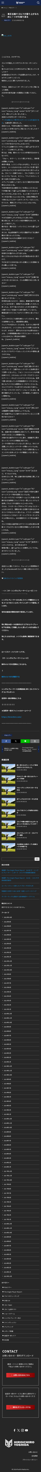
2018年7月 (7, 1141)
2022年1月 (7, 957)
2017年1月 (7, 1219)
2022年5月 (7, 939)
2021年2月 (7, 1005)
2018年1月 (7, 1167)
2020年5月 (7, 1044)
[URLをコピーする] (34, 741)
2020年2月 (7, 1057)
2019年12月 (8, 1066)
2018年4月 (7, 1154)
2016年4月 (7, 1259)
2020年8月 (7, 1031)
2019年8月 (7, 1084)
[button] (6, 741)
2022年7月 (7, 930)
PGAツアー (7, 20)
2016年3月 (7, 1263)
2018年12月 (8, 1119)
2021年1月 (7, 1009)
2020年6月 (7, 1040)
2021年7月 (7, 983)
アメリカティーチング (11, 1296)
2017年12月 (8, 1171)
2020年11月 (8, 1018)
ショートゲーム (9, 1314)
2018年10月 (8, 1127)
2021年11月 (8, 965)
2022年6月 (7, 935)
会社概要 (35, 1456)
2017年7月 (7, 1193)
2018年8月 (7, 1136)
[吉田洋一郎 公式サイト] (20, 2)
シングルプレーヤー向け (12, 1318)
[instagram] (22, 1430)
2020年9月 (7, 1027)
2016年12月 (8, 1224)
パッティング (8, 1327)
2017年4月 (7, 1206)
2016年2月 (7, 1267)
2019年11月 (8, 1070)
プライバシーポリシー (30, 1460)
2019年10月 (8, 1075)
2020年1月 (7, 1062)
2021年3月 (7, 1000)
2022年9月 (7, 922)
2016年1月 (7, 1272)
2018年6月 (7, 1145)
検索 (37, 859)
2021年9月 (7, 974)
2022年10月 (8, 917)
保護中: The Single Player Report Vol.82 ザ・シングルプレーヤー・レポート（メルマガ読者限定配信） (20, 871)
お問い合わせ (33, 1452)
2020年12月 (8, 1013)
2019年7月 (7, 1088)
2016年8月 (7, 1241)
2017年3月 (7, 1211)
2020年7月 (7, 1035)
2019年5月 (7, 1097)
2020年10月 (8, 1022)
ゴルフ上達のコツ (10, 1309)
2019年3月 (7, 1105)
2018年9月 (7, 1132)
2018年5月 (7, 1149)
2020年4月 (7, 1049)
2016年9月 (7, 1237)
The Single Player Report (13, 1292)
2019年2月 (7, 1110)
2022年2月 (7, 952)
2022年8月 (7, 926)
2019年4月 (7, 1101)
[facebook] (14, 1430)
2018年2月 (7, 1162)
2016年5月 (7, 1254)
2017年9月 (7, 1184)
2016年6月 (7, 1250)
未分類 (6, 1340)
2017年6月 (7, 1197)
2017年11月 (8, 1175)
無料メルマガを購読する (11, 676)
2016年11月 (8, 1228)
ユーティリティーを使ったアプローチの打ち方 (17, 886)
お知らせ (7, 1300)
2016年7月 (7, 1246)
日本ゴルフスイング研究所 (13, 578)
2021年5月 (7, 992)
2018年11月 (8, 1123)
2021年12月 (8, 961)
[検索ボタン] (38, 2)
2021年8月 (7, 979)
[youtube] (26, 1430)
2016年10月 (8, 1232)
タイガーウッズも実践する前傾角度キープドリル (18, 896)
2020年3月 (7, 1053)
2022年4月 (7, 943)
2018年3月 (7, 1158)
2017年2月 (7, 1215)
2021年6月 (7, 987)
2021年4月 (7, 996)
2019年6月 (7, 1092)
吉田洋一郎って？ (10, 1336)
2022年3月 (7, 948)
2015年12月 (8, 1276)
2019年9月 (7, 1079)
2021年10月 (8, 970)
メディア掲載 (8, 1331)
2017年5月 (7, 1202)
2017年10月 (8, 1180)
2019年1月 (7, 1114)
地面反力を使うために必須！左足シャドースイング (19, 891)
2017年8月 (7, 1189)
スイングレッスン (10, 1322)
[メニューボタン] (2, 2)
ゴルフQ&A (8, 1305)
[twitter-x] (18, 1430)
